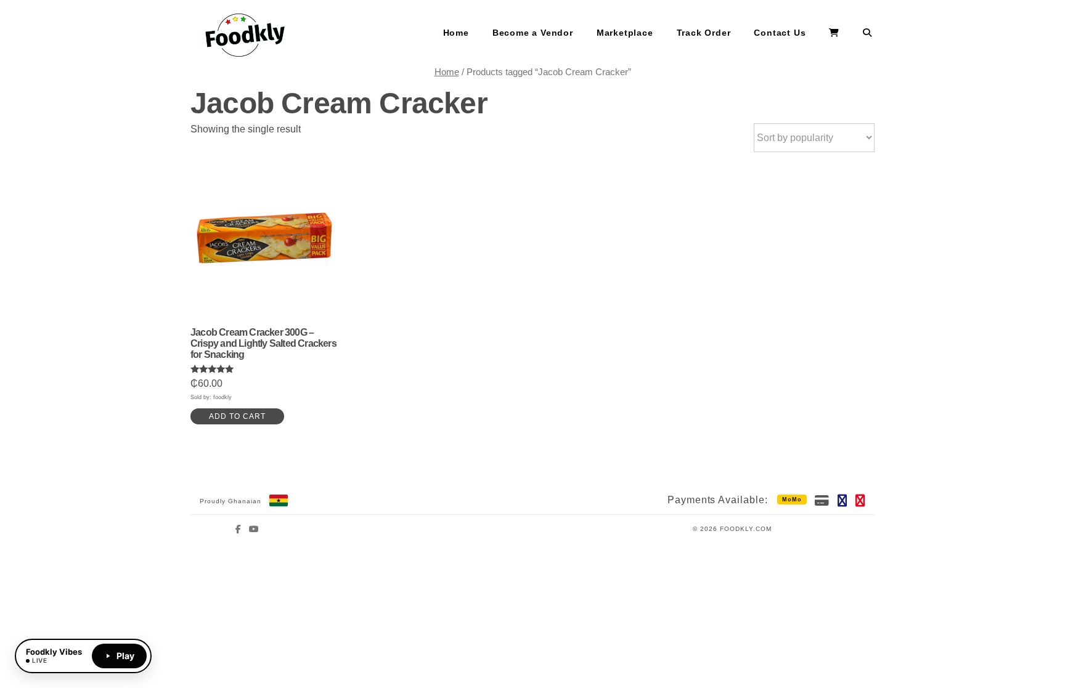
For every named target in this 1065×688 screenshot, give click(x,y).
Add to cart (237, 416)
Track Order (704, 33)
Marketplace (625, 33)
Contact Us (780, 33)
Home (456, 33)
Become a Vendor (532, 33)
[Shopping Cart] (834, 33)
